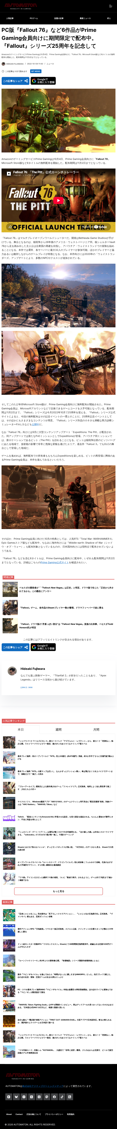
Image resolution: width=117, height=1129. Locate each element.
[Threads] (39, 1096)
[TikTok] (62, 1096)
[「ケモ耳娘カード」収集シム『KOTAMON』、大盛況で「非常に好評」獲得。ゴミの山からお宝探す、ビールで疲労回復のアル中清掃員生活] (9, 1051)
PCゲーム (34, 18)
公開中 (35, 424)
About (9, 1114)
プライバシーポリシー (54, 1114)
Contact (19, 1114)
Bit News (35, 71)
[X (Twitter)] (31, 1096)
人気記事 (10, 18)
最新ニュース (85, 18)
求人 (109, 18)
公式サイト (63, 562)
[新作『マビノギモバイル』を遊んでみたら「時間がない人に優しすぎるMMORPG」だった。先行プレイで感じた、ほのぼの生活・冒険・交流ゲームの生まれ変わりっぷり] (9, 976)
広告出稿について (34, 1114)
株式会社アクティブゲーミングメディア (43, 1086)
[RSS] (69, 1096)
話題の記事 (59, 18)
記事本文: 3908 (26, 687)
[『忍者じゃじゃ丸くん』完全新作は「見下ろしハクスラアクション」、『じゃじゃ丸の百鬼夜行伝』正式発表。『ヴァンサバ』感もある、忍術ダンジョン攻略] (9, 915)
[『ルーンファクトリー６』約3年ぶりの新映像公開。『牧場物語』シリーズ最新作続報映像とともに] (9, 961)
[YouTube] (8, 1096)
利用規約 (70, 1114)
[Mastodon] (46, 1096)
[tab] (21, 729)
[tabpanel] (58, 815)
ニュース (50, 64)
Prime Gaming (49, 562)
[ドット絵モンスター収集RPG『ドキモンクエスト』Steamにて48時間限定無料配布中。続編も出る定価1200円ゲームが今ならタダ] (9, 945)
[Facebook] (54, 1096)
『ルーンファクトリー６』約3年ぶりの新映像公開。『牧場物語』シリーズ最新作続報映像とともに (58, 960)
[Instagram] (24, 1096)
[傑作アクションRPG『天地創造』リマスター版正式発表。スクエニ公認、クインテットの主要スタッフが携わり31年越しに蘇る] (9, 930)
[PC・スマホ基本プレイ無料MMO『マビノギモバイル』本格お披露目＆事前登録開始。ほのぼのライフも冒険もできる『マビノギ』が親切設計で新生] (9, 991)
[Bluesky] (16, 1096)
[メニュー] (110, 6)
